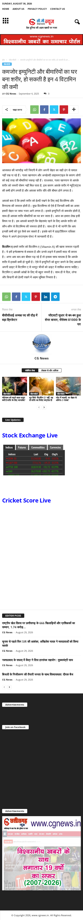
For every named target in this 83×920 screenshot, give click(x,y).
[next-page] (44, 407)
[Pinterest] (64, 109)
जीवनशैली (12, 59)
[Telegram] (55, 296)
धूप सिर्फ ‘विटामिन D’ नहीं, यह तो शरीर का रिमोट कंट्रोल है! (41, 399)
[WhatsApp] (34, 109)
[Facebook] (44, 109)
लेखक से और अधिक (49, 370)
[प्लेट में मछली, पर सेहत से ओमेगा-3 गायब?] (68, 386)
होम (3, 59)
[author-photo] (41, 344)
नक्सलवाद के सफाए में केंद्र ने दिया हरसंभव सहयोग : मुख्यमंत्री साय (37, 660)
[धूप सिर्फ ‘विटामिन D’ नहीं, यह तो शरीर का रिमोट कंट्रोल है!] (41, 386)
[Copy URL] (65, 296)
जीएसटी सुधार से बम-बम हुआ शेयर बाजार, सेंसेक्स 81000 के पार (63, 319)
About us (18, 8)
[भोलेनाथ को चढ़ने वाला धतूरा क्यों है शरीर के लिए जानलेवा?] (14, 386)
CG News (11, 93)
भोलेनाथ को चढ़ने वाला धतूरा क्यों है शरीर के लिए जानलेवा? (13, 399)
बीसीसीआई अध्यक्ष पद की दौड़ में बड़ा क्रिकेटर (19, 317)
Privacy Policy (37, 8)
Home (5, 8)
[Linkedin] (45, 296)
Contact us (57, 8)
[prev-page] (39, 407)
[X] (54, 109)
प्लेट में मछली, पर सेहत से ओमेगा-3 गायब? (66, 399)
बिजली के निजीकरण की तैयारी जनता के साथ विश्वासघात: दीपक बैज (37, 674)
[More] (73, 109)
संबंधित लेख (30, 370)
